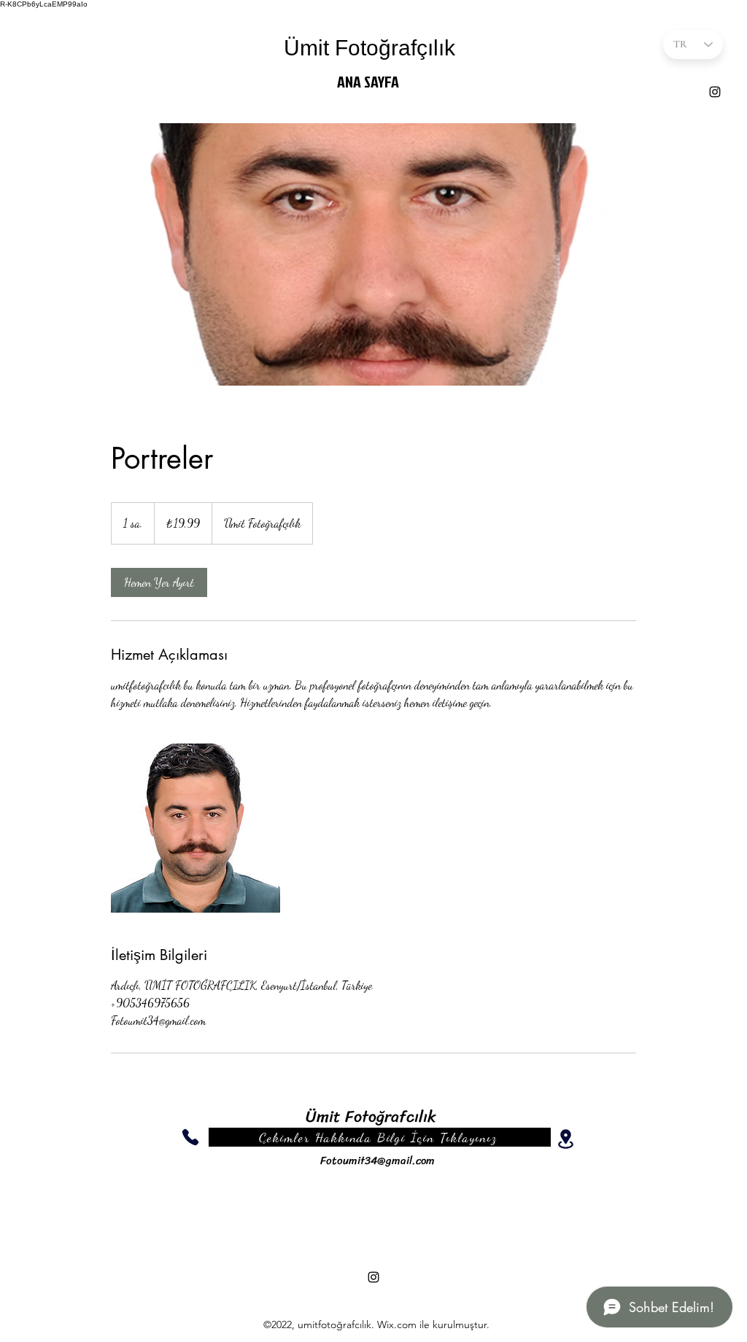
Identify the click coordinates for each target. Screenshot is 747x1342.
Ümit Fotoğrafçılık (369, 48)
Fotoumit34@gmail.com (377, 1160)
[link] (159, 582)
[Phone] (190, 1137)
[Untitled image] (195, 828)
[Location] (565, 1139)
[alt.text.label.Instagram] (715, 92)
